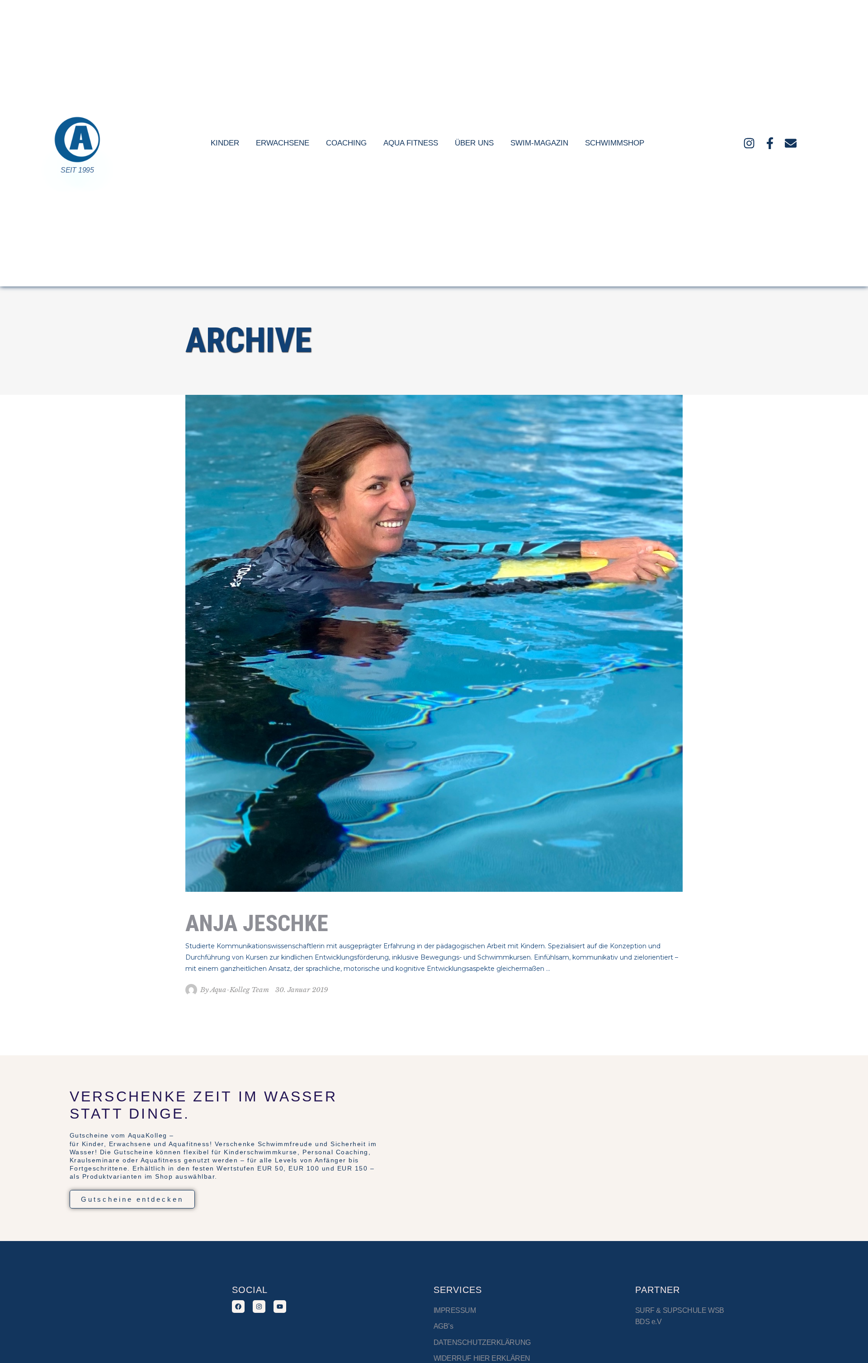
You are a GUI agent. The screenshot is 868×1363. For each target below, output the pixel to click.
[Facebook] (238, 1306)
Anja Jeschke (256, 923)
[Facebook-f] (770, 143)
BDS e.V (648, 1322)
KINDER (225, 143)
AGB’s (443, 1326)
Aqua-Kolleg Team (239, 989)
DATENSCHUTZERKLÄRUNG (482, 1342)
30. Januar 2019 (301, 989)
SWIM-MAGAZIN (539, 143)
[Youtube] (280, 1306)
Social (250, 1290)
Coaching (346, 143)
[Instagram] (749, 143)
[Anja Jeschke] (434, 643)
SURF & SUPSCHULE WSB (679, 1310)
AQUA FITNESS (410, 143)
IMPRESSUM (456, 1310)
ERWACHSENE (282, 143)
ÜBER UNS (474, 143)
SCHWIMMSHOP (614, 143)
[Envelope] (791, 143)
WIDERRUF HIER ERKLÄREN (482, 1358)
